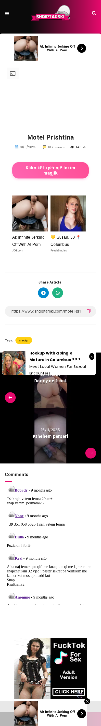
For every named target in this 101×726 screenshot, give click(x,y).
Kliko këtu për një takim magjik (50, 170)
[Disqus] (50, 543)
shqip (23, 340)
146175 (80, 147)
